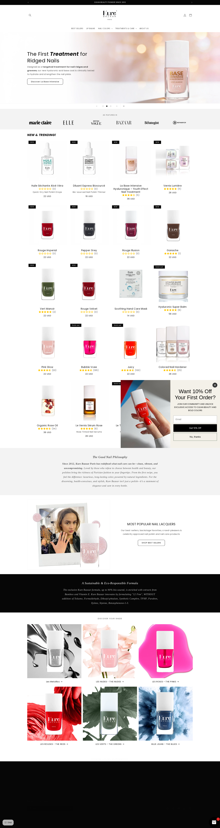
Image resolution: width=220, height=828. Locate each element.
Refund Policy (75, 791)
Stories (114, 791)
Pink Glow (47, 367)
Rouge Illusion (130, 250)
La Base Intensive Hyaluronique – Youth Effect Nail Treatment (130, 189)
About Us (115, 778)
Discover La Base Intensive (45, 81)
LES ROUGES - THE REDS (52, 744)
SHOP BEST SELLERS (151, 542)
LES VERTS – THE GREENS (108, 744)
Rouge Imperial (47, 250)
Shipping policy (114, 825)
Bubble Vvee (89, 367)
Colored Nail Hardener (173, 367)
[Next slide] (117, 106)
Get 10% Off (195, 428)
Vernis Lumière (172, 185)
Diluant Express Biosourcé (89, 185)
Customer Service (161, 787)
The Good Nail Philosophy (123, 782)
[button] (30, 15)
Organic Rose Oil (47, 425)
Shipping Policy (76, 782)
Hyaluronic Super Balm (173, 307)
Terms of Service (77, 787)
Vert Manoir (47, 308)
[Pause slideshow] (123, 106)
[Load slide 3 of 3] (111, 106)
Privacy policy (84, 825)
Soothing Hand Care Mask (131, 308)
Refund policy (71, 825)
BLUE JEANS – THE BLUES (164, 744)
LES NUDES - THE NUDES (108, 681)
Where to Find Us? (119, 787)
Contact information (131, 825)
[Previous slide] (97, 106)
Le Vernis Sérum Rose (89, 425)
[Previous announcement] (28, 2)
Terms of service (99, 825)
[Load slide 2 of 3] (107, 106)
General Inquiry (160, 778)
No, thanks (195, 436)
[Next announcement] (192, 2)
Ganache (172, 250)
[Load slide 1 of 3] (103, 106)
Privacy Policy (75, 778)
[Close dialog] (214, 385)
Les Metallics (53, 681)
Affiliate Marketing (161, 791)
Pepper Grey (89, 250)
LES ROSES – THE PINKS (164, 681)
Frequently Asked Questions (124, 796)
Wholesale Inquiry (161, 782)
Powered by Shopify (56, 825)
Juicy (131, 367)
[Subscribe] (70, 808)
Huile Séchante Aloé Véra (47, 185)
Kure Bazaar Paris (41, 825)
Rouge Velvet (89, 308)
